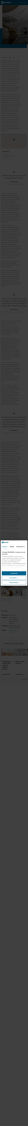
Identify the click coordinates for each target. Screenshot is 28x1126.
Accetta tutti (14, 573)
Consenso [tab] (4, 546)
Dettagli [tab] (12, 546)
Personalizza (13, 577)
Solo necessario (14, 582)
